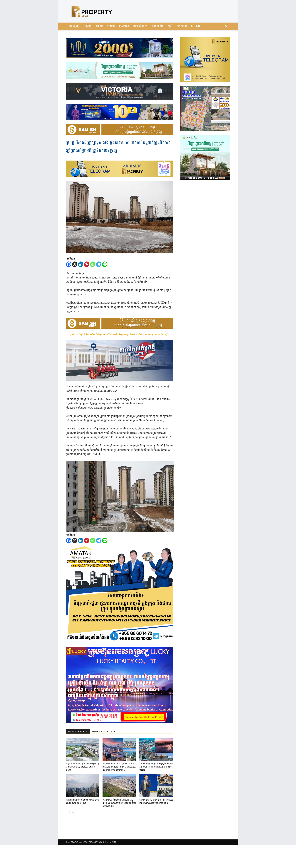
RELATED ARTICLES (78, 731)
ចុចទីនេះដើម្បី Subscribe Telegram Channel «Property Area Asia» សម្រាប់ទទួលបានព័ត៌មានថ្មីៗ (119, 335)
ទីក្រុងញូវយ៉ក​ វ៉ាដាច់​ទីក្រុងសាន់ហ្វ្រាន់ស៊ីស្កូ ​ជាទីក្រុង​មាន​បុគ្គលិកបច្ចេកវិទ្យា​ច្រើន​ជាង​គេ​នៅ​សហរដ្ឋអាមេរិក (119, 803)
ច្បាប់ (170, 26)
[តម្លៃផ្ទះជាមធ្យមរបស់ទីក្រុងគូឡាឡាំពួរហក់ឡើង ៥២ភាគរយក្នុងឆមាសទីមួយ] (82, 785)
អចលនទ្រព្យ (73, 26)
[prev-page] (68, 812)
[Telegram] (98, 264)
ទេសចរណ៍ (124, 26)
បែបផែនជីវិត (157, 26)
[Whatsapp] (92, 264)
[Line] (104, 264)
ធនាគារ (99, 26)
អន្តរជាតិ (111, 26)
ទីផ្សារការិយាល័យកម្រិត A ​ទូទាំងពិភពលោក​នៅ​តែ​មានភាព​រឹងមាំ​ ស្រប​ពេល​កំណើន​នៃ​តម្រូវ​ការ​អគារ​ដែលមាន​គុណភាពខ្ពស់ (119, 767)
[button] (226, 26)
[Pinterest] (86, 264)
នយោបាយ (182, 26)
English (196, 26)
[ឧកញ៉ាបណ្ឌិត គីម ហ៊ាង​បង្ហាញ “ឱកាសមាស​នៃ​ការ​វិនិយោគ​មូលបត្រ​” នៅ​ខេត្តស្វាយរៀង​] (156, 785)
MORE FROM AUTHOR (103, 731)
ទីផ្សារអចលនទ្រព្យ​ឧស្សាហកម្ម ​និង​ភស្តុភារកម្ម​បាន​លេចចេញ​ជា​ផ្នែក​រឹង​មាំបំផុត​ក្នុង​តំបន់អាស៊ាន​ (82, 767)
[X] (74, 264)
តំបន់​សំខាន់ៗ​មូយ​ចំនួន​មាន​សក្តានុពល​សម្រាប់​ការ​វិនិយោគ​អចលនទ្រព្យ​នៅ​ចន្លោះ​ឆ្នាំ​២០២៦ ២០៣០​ (156, 767)
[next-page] (72, 812)
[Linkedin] (80, 264)
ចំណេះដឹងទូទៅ (140, 26)
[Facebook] (68, 264)
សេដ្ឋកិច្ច (87, 26)
